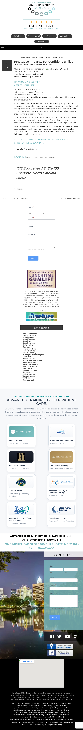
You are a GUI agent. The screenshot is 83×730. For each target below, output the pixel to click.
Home (14, 703)
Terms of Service (50, 719)
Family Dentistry (29, 351)
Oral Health (27, 357)
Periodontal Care (29, 359)
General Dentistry (29, 353)
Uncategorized (28, 380)
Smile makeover (29, 374)
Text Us (49, 36)
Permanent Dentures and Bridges (41, 712)
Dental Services (37, 703)
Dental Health (28, 341)
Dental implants (21, 126)
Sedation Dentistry (30, 370)
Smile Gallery (25, 717)
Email (31, 218)
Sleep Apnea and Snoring (35, 714)
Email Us (66, 36)
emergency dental (29, 349)
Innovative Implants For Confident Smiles (43, 61)
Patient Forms (52, 717)
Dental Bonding (29, 339)
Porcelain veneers (29, 362)
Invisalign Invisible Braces (40, 708)
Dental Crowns (22, 705)
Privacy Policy (37, 719)
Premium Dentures (34, 710)
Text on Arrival (34, 36)
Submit (33, 258)
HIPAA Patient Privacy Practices (20, 719)
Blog (33, 57)
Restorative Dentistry (63, 710)
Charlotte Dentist (24, 57)
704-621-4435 (26, 149)
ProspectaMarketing (54, 725)
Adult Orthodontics (50, 703)
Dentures (26, 347)
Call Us (19, 36)
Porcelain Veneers (20, 710)
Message (32, 234)
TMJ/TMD (26, 378)
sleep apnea (27, 372)
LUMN (23, 725)
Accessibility (62, 719)
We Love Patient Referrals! (70, 198)
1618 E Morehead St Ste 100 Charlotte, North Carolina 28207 (37, 173)
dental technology (29, 345)
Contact (70, 719)
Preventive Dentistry (30, 364)
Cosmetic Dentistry (30, 335)
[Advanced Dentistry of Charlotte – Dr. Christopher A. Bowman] (41, 9)
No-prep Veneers (48, 710)
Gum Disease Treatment (22, 708)
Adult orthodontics (30, 333)
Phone (31, 226)
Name (31, 207)
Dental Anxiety (28, 337)
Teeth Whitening (29, 376)
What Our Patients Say (38, 717)
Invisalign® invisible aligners (33, 355)
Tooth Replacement (22, 712)
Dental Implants (29, 64)
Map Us (42, 42)
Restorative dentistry (44, 64)
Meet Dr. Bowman (24, 703)
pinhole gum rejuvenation (32, 361)
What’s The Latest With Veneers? (15, 198)
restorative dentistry (61, 132)
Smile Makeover (51, 714)
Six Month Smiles (19, 714)
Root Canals (27, 368)
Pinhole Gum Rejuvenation (60, 708)
